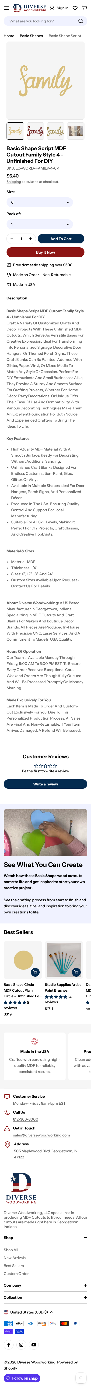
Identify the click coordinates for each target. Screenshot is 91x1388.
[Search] (81, 21)
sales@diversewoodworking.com (41, 1135)
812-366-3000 (25, 1119)
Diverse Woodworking (36, 1362)
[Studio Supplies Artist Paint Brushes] (64, 960)
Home (9, 35)
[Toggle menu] (6, 8)
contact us (21, 586)
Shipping (14, 182)
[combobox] (45, 21)
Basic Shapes (31, 35)
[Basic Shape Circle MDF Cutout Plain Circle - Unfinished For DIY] (23, 960)
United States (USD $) (29, 1312)
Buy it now (45, 252)
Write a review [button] (45, 784)
